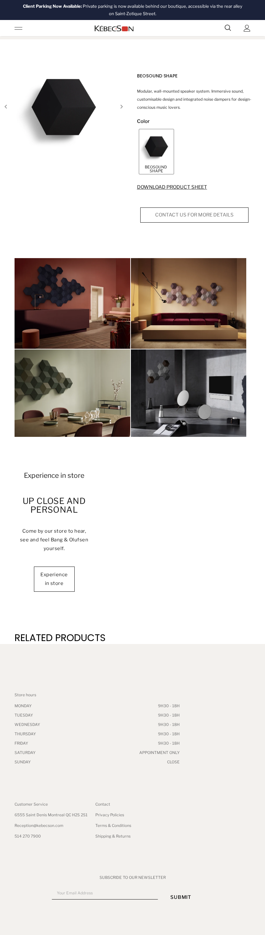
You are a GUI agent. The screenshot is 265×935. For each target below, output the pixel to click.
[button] (156, 152)
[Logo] (114, 28)
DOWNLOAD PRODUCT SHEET (172, 187)
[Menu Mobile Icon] (18, 28)
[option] (63, 107)
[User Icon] (247, 28)
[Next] (121, 107)
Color (143, 121)
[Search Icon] (228, 28)
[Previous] (6, 107)
